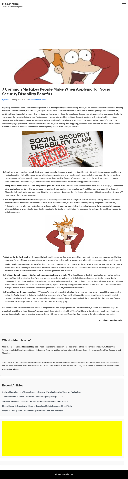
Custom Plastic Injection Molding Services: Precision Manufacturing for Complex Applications (41, 392)
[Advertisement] (64, 28)
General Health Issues (37, 99)
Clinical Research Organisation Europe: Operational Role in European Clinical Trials (37, 406)
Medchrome (10, 4)
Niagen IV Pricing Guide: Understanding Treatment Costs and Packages (32, 410)
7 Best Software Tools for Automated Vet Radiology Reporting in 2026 (32, 396)
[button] (124, 5)
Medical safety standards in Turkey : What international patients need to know (35, 401)
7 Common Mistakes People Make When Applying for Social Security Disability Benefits (57, 91)
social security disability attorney (62, 298)
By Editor (5, 99)
